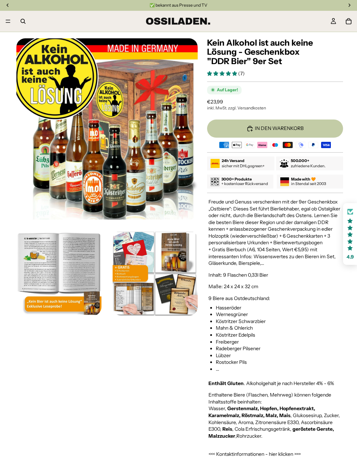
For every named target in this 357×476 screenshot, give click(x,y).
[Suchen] (23, 21)
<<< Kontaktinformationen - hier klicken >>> (254, 454)
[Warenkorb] (348, 21)
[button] (222, 73)
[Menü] (8, 21)
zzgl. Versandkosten (247, 107)
